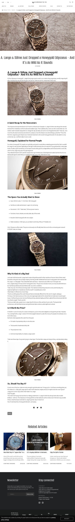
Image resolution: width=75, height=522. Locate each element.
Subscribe (30, 494)
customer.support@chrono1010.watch (48, 492)
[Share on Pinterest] (41, 407)
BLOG (13, 10)
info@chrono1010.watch (44, 491)
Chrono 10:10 (6, 10)
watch (9, 413)
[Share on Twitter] (37, 407)
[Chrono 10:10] (39, 2)
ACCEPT (66, 518)
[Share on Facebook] (34, 407)
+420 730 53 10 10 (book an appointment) (48, 489)
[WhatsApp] (43, 502)
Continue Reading (9, 463)
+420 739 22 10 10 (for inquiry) (46, 488)
